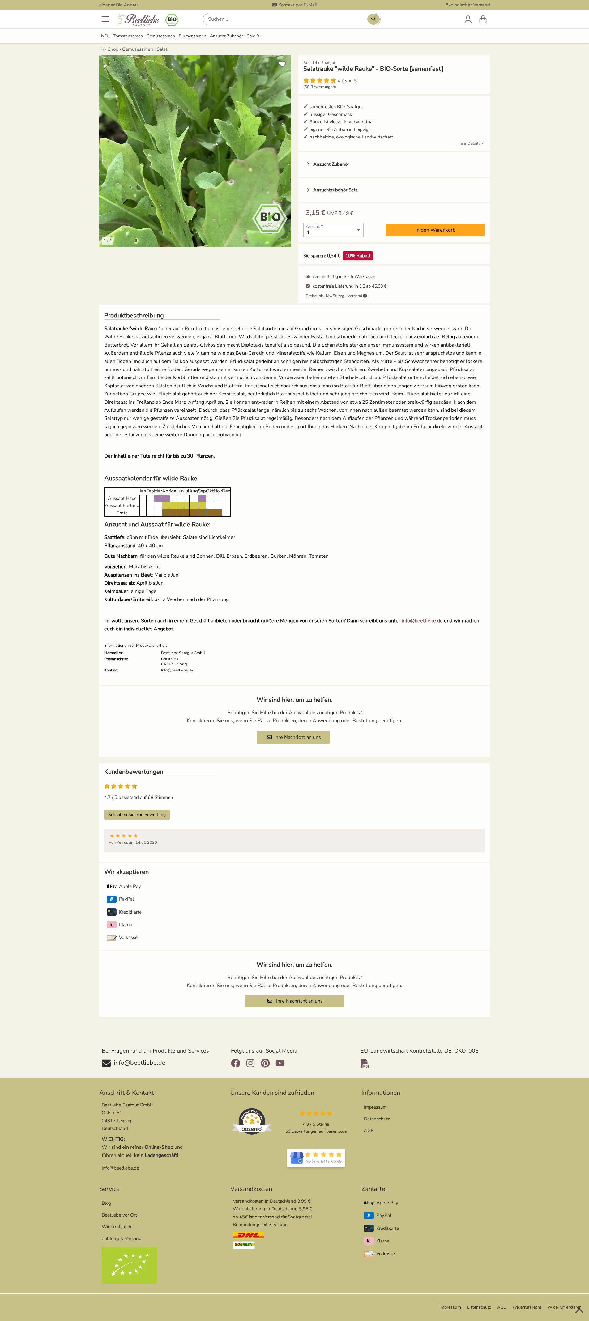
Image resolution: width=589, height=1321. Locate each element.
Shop (113, 49)
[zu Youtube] (280, 1063)
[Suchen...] (373, 19)
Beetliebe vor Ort (119, 1215)
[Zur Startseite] (147, 20)
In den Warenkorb (435, 230)
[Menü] (105, 19)
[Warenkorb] (483, 19)
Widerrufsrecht (117, 1227)
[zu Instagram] (250, 1063)
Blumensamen (192, 36)
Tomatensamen (128, 36)
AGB (369, 1130)
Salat (162, 49)
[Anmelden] (468, 19)
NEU (105, 36)
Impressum (375, 1107)
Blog (106, 1203)
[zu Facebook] (237, 1063)
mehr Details (469, 143)
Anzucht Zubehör (226, 36)
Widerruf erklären (565, 1307)
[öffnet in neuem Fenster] (316, 1158)
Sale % (253, 36)
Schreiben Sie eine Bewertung (137, 814)
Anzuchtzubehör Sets (335, 190)
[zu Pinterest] (265, 1063)
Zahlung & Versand (122, 1238)
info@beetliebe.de (422, 620)
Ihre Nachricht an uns (297, 737)
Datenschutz (377, 1119)
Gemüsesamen (161, 36)
